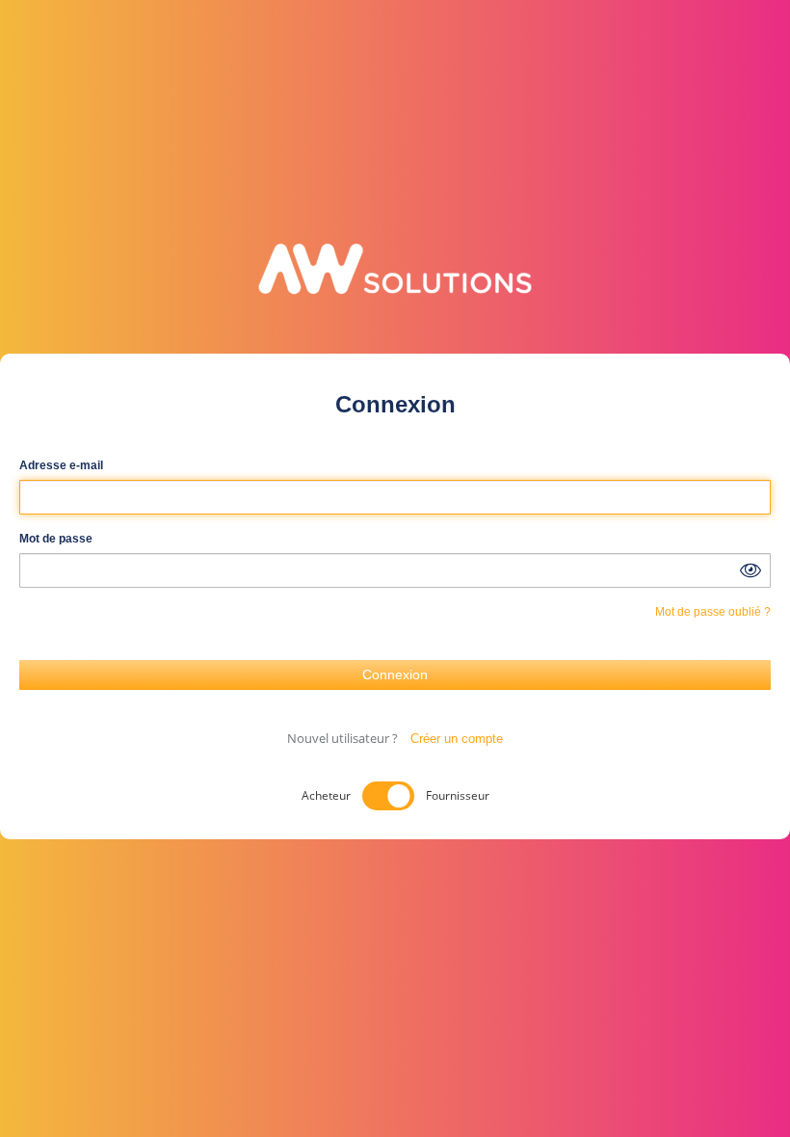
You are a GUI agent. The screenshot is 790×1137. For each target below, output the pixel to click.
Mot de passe (55, 538)
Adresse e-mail (61, 465)
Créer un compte (456, 738)
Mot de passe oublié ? (713, 612)
